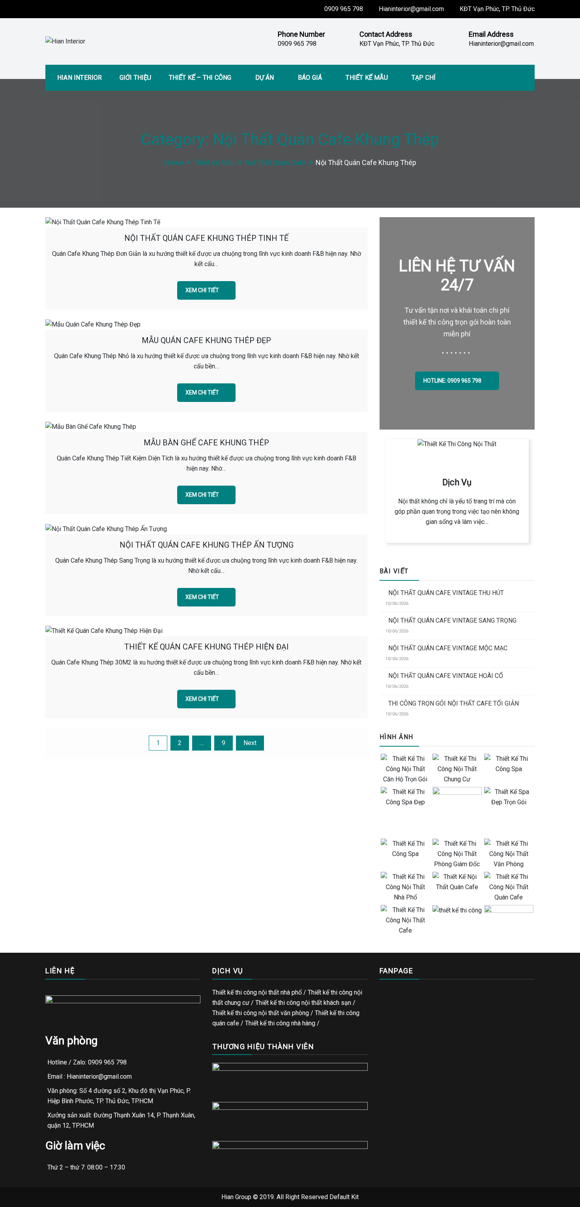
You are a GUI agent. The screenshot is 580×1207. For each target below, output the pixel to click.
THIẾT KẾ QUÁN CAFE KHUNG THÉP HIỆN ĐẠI (206, 646)
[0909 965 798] (568, 592)
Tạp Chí (424, 77)
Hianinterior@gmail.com (411, 9)
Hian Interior (79, 77)
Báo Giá (310, 77)
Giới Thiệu (136, 77)
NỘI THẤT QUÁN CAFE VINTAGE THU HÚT (446, 593)
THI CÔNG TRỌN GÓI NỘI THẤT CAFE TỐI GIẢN (453, 703)
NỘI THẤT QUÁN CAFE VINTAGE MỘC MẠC (447, 648)
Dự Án (264, 77)
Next (249, 743)
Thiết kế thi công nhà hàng (280, 1023)
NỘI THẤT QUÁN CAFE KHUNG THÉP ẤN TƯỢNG (207, 545)
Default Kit (344, 1197)
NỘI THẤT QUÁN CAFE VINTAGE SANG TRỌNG (452, 620)
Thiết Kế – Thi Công (200, 77)
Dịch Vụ (456, 482)
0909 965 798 (343, 9)
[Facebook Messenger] (568, 615)
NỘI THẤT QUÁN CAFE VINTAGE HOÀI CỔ (445, 676)
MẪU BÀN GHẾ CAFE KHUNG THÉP (206, 442)
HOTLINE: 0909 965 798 (453, 380)
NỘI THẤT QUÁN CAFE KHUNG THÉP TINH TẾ (206, 238)
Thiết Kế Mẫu (366, 77)
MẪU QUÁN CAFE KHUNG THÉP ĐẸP (206, 340)
